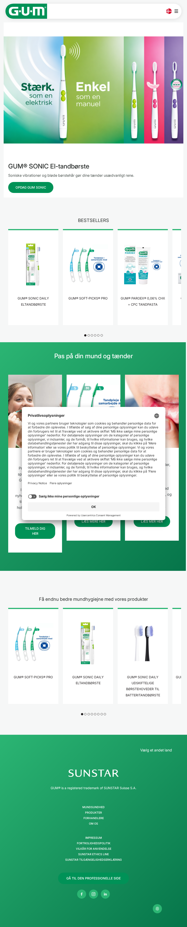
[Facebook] (81, 894)
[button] (85, 335)
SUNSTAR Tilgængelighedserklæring (93, 859)
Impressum (93, 837)
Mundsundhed (93, 807)
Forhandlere (93, 818)
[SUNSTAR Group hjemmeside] (93, 773)
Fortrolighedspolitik (93, 843)
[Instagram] (93, 894)
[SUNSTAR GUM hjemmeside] (26, 11)
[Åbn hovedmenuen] (178, 11)
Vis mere (33, 319)
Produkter (93, 812)
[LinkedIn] (105, 894)
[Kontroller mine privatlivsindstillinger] (157, 908)
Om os (93, 823)
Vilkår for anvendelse (93, 848)
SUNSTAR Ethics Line (93, 854)
